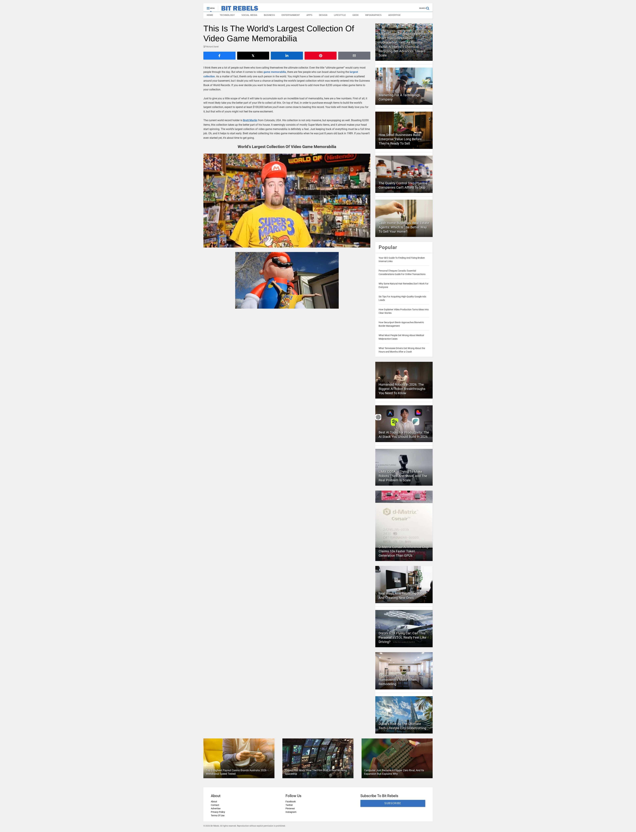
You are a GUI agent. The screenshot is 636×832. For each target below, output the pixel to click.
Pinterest (290, 808)
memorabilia (278, 72)
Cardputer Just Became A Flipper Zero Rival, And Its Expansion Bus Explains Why (394, 772)
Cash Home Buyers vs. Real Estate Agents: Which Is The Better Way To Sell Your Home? (404, 227)
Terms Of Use (217, 815)
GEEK (355, 15)
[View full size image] (286, 201)
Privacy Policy (218, 812)
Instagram (291, 812)
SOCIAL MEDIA (249, 15)
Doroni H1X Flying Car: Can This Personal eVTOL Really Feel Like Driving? (402, 637)
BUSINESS (269, 15)
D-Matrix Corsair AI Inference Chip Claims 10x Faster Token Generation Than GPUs (404, 551)
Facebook (291, 801)
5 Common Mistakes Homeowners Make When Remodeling (398, 679)
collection (209, 76)
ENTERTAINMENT (291, 15)
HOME (210, 15)
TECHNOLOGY (227, 15)
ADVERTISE (394, 15)
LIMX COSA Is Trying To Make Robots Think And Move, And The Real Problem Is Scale (403, 476)
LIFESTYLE (340, 15)
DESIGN (323, 15)
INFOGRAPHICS (373, 15)
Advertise (215, 808)
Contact (215, 805)
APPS (309, 15)
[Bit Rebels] (238, 9)
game (267, 72)
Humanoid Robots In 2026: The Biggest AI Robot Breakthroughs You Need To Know (402, 388)
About (214, 801)
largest (354, 72)
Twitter (289, 805)
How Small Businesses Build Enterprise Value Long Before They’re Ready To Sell (400, 139)
